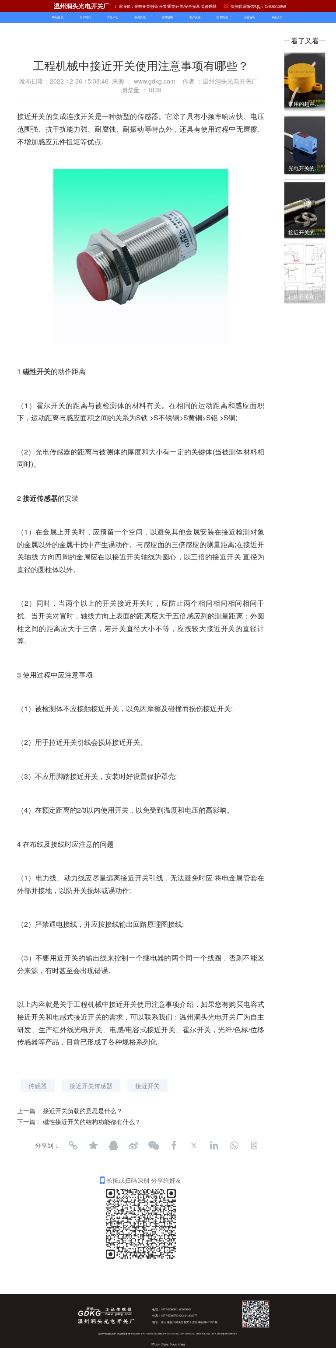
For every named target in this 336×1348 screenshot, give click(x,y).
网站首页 (57, 17)
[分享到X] (194, 1145)
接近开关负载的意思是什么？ (82, 1110)
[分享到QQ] (113, 1145)
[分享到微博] (133, 1145)
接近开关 (147, 1085)
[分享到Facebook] (174, 1145)
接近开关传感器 (91, 1085)
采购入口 (277, 17)
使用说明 (167, 17)
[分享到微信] (153, 1145)
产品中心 (113, 17)
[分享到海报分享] (254, 1145)
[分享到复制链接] (73, 1145)
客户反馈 (195, 17)
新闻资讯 (140, 17)
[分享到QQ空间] (93, 1145)
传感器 (37, 1085)
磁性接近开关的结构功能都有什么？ (92, 1121)
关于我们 (85, 17)
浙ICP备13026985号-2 (227, 1334)
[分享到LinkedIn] (214, 1145)
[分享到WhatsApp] (234, 1145)
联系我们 (222, 17)
